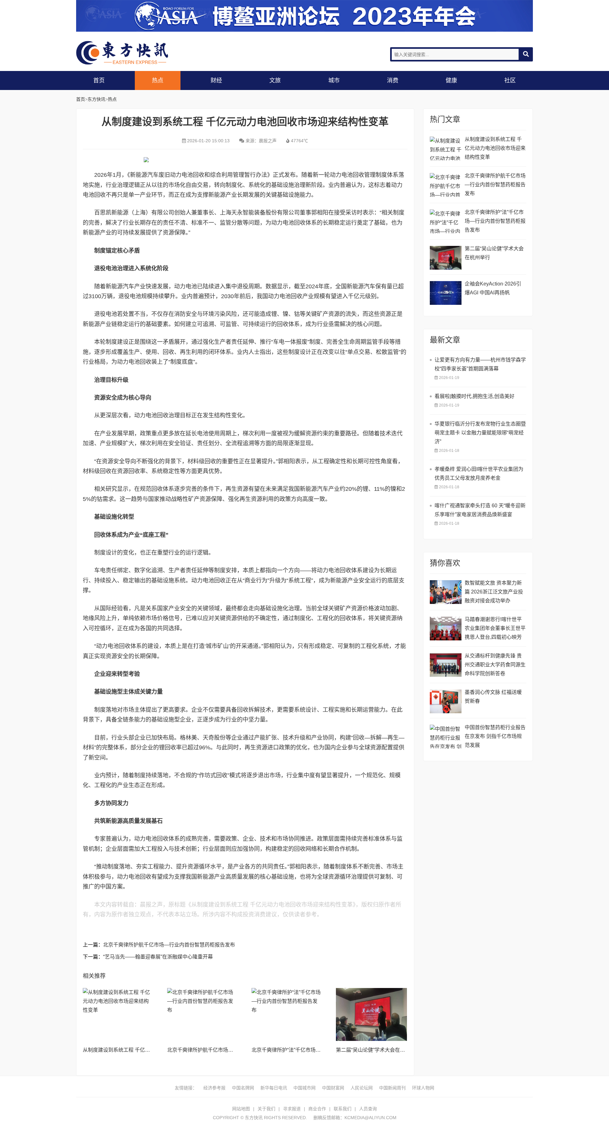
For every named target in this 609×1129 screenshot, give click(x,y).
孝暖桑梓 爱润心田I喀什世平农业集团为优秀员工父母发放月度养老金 (479, 473)
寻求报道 (292, 1108)
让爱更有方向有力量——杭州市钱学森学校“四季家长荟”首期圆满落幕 (480, 364)
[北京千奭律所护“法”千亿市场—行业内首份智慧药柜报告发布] (287, 1014)
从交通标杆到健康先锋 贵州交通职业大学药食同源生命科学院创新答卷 (495, 664)
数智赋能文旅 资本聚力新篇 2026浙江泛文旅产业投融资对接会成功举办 (494, 591)
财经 (216, 80)
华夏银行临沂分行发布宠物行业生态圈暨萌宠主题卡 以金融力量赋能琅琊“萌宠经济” (480, 432)
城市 (334, 80)
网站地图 (241, 1108)
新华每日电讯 (273, 1087)
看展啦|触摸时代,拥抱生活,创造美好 (474, 396)
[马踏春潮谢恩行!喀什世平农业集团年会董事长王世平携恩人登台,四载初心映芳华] (446, 628)
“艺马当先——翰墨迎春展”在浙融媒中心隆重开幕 (158, 956)
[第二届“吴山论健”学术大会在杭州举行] (371, 1014)
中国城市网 (304, 1087)
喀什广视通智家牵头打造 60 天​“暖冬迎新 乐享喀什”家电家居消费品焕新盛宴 (480, 510)
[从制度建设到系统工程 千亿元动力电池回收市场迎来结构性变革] (118, 1014)
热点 (157, 80)
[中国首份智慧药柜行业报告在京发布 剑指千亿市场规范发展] (446, 736)
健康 (451, 80)
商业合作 (317, 1108)
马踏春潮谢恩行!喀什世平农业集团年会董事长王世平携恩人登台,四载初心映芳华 (495, 629)
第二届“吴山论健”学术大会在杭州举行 (378, 1050)
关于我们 (266, 1108)
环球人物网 (423, 1087)
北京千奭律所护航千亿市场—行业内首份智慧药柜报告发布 (169, 944)
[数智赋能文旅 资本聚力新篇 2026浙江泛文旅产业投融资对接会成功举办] (446, 592)
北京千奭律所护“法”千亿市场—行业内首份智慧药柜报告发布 (319, 1050)
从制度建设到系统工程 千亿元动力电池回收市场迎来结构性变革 (495, 148)
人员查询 (368, 1108)
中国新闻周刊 (392, 1087)
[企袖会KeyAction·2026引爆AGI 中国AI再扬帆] (446, 293)
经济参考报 (214, 1087)
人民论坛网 (361, 1087)
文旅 (275, 80)
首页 (99, 80)
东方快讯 (127, 53)
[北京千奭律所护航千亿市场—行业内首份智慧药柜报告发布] (202, 1014)
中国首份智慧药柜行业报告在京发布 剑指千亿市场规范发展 (495, 736)
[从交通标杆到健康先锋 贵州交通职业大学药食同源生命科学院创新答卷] (446, 665)
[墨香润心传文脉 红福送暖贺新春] (446, 701)
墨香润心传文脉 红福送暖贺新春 (493, 697)
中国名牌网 (243, 1087)
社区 (510, 80)
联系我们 (342, 1108)
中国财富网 (333, 1087)
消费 (392, 80)
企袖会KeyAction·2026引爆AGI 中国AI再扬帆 (493, 288)
